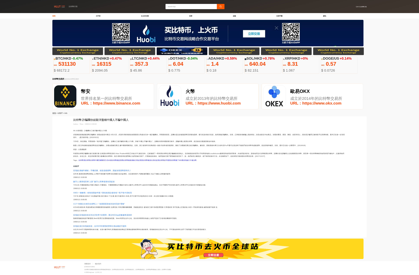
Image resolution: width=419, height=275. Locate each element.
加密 (190, 16)
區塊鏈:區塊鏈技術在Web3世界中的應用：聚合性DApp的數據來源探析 (102, 215)
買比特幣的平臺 (163, 160)
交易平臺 (279, 16)
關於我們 (98, 264)
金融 (234, 16)
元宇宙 (98, 16)
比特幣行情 (98, 272)
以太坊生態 (145, 16)
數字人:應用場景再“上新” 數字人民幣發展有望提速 (94, 182)
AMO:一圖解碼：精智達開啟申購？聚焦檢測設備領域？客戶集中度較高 (102, 193)
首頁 (53, 16)
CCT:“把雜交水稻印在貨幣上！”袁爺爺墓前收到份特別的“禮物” (99, 204)
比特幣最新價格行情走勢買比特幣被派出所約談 (140, 160)
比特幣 (81, 160)
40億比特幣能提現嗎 (115, 160)
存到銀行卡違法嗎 (190, 160)
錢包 (324, 16)
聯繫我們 (87, 264)
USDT (60, 113)
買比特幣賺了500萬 (176, 160)
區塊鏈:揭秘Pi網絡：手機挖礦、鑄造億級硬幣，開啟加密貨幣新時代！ (102, 170)
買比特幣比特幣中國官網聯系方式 (96, 160)
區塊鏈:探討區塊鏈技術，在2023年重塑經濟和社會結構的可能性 (99, 226)
